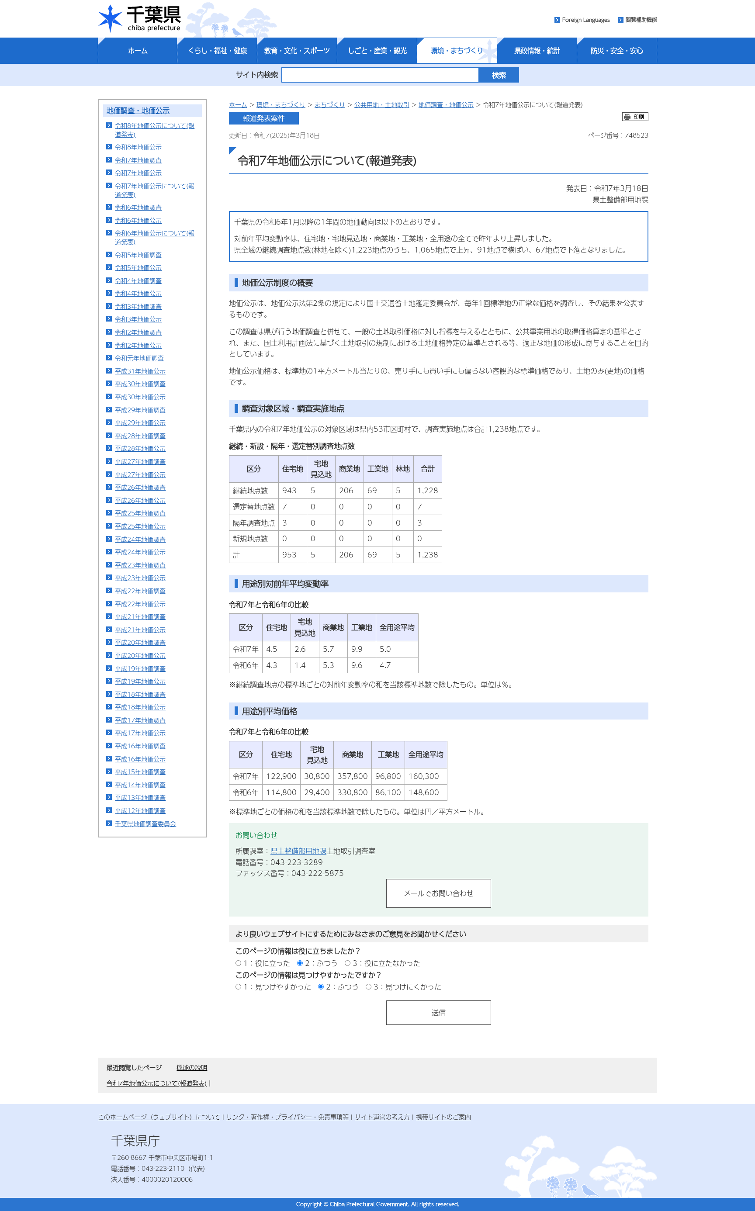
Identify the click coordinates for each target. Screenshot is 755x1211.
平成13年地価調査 (140, 797)
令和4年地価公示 (138, 293)
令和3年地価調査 (138, 306)
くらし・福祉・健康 (217, 50)
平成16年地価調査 (140, 746)
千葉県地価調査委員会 (145, 823)
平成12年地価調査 (140, 810)
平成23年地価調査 (140, 565)
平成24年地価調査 (140, 539)
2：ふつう (321, 963)
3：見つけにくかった (407, 986)
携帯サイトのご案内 (443, 1116)
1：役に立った (266, 963)
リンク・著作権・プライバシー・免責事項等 (287, 1116)
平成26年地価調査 (140, 487)
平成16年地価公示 (140, 759)
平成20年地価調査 (140, 642)
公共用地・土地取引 (381, 104)
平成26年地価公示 (140, 500)
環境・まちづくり (457, 50)
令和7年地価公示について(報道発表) (154, 190)
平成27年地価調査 (140, 461)
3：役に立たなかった (386, 963)
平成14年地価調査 (140, 784)
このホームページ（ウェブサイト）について (159, 1116)
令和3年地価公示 (138, 319)
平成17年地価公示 (140, 732)
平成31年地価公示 (140, 371)
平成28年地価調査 (140, 435)
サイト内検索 (257, 74)
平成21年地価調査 (140, 616)
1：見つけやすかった (277, 986)
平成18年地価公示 (140, 707)
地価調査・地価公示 (138, 110)
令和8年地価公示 (138, 147)
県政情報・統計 (537, 50)
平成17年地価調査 (140, 720)
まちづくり (330, 104)
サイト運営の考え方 (382, 1116)
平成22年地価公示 (140, 604)
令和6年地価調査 (138, 207)
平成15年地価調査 (140, 771)
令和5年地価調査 (138, 255)
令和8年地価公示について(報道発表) (154, 130)
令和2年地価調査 (138, 332)
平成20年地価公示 (140, 655)
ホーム (138, 50)
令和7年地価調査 (138, 160)
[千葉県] (139, 18)
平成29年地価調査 (140, 410)
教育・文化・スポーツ (297, 50)
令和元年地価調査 (139, 358)
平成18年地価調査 (140, 694)
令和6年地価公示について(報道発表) (154, 237)
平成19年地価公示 (140, 681)
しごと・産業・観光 (377, 50)
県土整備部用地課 (298, 850)
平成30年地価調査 (140, 383)
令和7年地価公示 (138, 172)
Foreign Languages (586, 20)
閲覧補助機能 (641, 20)
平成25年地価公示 (140, 526)
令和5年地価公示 (138, 267)
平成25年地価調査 (140, 513)
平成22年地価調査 (140, 590)
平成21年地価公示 (140, 629)
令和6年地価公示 (138, 220)
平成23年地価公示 (140, 577)
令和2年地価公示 (138, 345)
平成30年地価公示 (140, 396)
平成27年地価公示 (140, 474)
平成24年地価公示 (140, 552)
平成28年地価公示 (140, 448)
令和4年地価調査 (138, 280)
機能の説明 (192, 1067)
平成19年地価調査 (140, 668)
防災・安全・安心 (617, 50)
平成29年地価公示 (140, 422)
